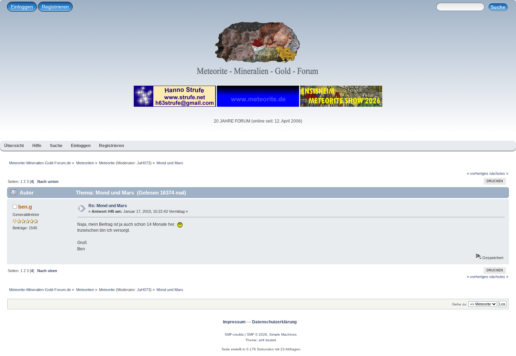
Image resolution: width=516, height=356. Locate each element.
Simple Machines (283, 334)
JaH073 (143, 163)
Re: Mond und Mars (107, 205)
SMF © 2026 (257, 334)
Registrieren (55, 6)
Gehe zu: (459, 304)
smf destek (267, 340)
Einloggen (22, 6)
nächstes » (498, 173)
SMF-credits (234, 334)
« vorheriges (477, 173)
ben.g (25, 207)
